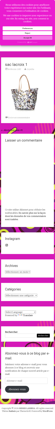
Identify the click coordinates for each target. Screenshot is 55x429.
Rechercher (11, 332)
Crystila (30, 69)
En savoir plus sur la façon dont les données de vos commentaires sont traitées (25, 216)
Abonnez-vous (17, 389)
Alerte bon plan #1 (12, 130)
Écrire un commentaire (19, 117)
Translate (28, 315)
